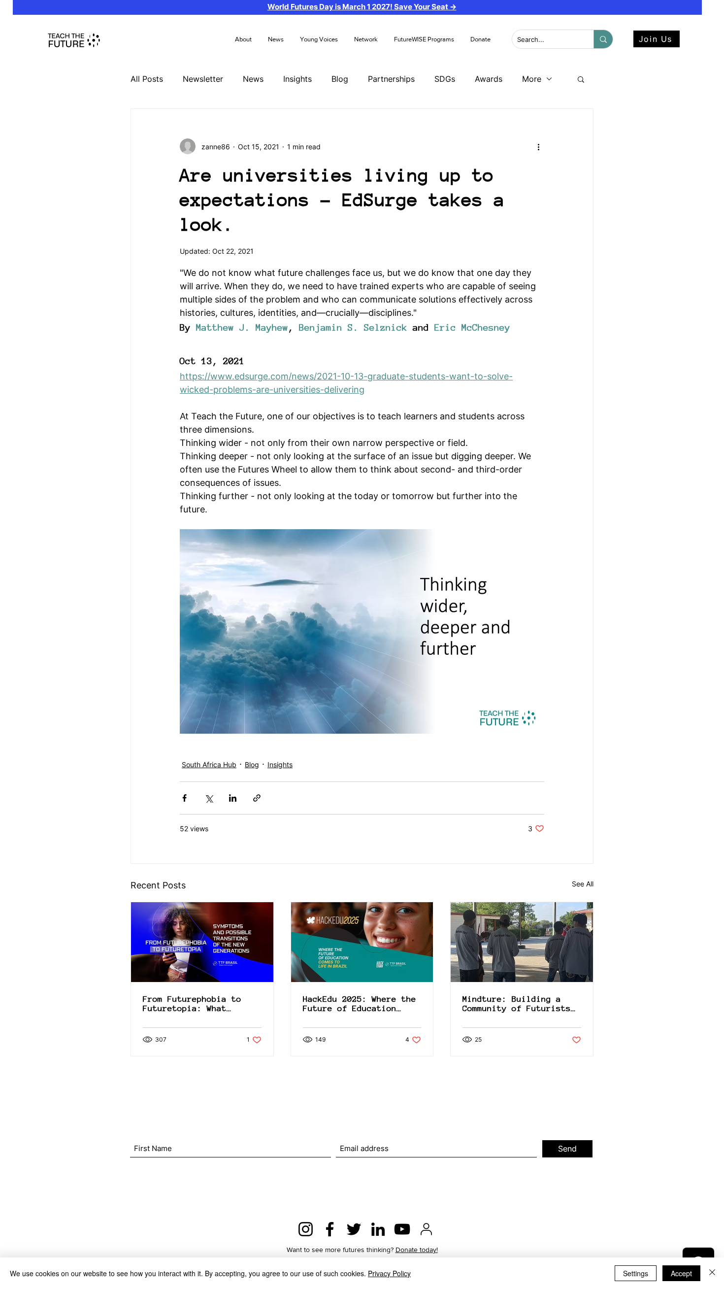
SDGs (444, 79)
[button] (277, 39)
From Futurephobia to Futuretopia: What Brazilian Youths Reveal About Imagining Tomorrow (202, 1003)
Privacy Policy (389, 1273)
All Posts (147, 79)
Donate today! (416, 1250)
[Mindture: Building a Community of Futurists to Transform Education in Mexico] (522, 942)
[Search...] (603, 39)
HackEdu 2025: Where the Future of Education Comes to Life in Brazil (359, 1003)
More (531, 79)
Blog (339, 79)
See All (582, 884)
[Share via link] (257, 798)
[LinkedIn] (378, 1229)
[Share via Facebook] (184, 798)
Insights (297, 79)
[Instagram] (305, 1229)
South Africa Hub (209, 764)
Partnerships (391, 79)
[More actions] (538, 146)
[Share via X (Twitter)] (208, 798)
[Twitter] (353, 1229)
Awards (488, 79)
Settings (635, 1273)
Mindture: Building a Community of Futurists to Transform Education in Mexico (516, 1003)
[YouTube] (402, 1229)
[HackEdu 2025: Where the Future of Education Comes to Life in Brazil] (362, 942)
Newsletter (203, 79)
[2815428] (426, 1229)
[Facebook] (329, 1229)
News (253, 79)
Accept (681, 1273)
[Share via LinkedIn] (232, 798)
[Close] (712, 1273)
